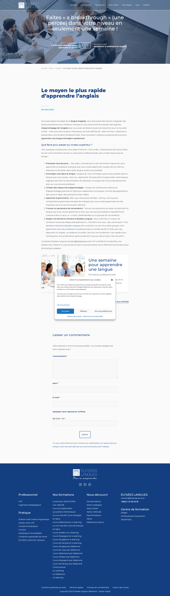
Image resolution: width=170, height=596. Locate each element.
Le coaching (58, 571)
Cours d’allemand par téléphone (67, 553)
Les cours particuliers (62, 508)
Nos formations (94, 501)
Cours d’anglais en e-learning (66, 540)
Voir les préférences (103, 311)
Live (58, 505)
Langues (73, 5)
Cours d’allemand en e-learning (67, 522)
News (51, 68)
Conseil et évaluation (28, 526)
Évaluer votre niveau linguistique (34, 519)
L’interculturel (59, 567)
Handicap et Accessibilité (30, 533)
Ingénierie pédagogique (30, 505)
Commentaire (60, 356)
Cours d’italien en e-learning (66, 533)
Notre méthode (94, 512)
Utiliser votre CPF (27, 523)
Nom (56, 383)
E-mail (56, 397)
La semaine (64, 501)
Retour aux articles (119, 302)
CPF (20, 501)
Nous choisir (113, 5)
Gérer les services (63, 305)
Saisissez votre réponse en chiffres (69, 412)
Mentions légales (76, 587)
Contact (146, 5)
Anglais (58, 68)
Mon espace (127, 5)
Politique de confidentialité (93, 316)
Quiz (137, 5)
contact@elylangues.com (79, 241)
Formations (100, 5)
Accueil (44, 68)
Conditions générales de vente (33, 537)
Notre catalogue (94, 505)
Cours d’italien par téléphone (66, 557)
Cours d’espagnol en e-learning (67, 536)
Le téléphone (59, 574)
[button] (112, 280)
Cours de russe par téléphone (66, 550)
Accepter (65, 311)
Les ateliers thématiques (64, 512)
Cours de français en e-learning (67, 543)
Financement (85, 5)
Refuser (83, 311)
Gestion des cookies (74, 316)
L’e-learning (58, 578)
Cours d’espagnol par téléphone (67, 560)
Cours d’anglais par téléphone (66, 546)
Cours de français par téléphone (67, 564)
